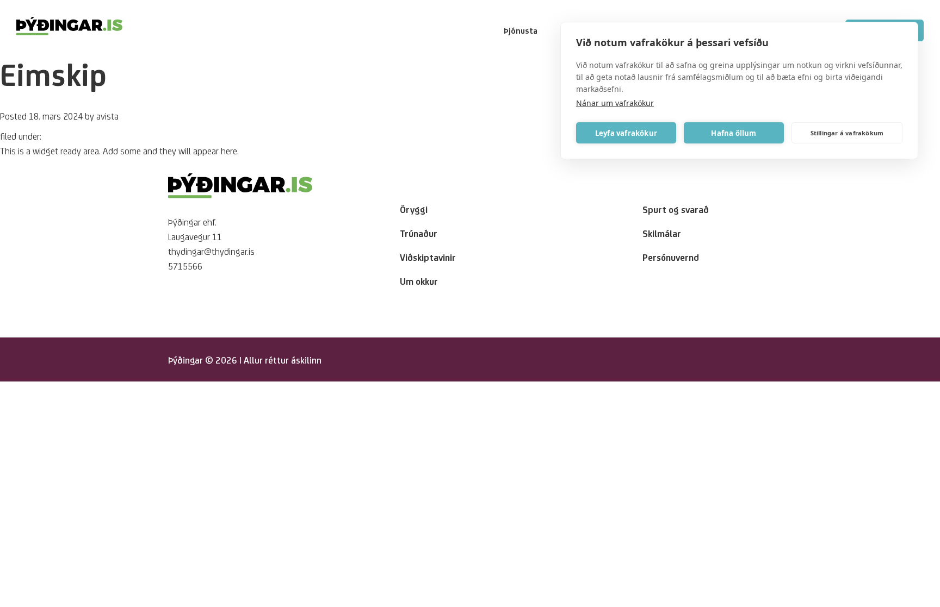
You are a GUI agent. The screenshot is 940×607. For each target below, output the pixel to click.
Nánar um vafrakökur (615, 103)
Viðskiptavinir (428, 257)
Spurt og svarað (675, 209)
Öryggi (414, 209)
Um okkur (419, 280)
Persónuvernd (670, 257)
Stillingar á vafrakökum (847, 133)
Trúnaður (418, 233)
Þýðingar (185, 359)
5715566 (185, 265)
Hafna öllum (733, 133)
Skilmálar (661, 233)
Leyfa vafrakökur (626, 133)
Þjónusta (520, 30)
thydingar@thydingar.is (211, 251)
